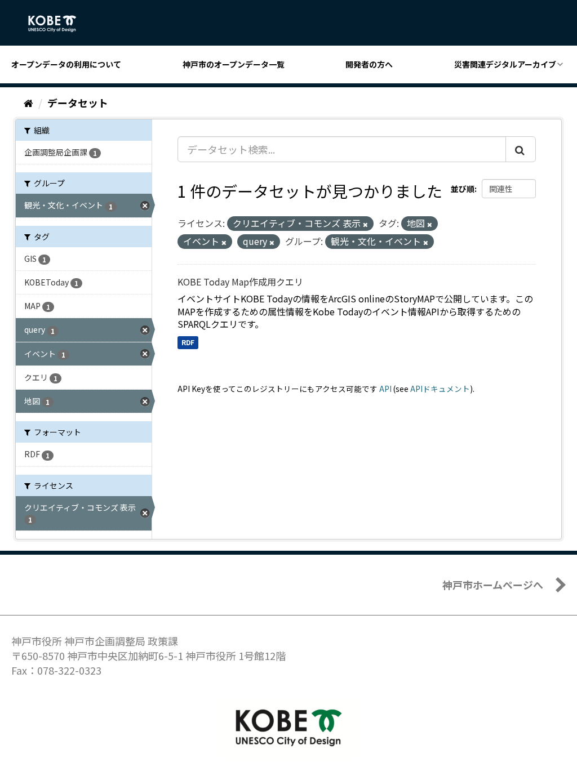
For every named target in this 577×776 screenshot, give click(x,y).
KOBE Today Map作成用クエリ (240, 281)
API (385, 388)
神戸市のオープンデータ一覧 (234, 64)
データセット (77, 102)
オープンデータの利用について (66, 64)
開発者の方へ (369, 64)
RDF (187, 342)
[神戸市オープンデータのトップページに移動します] (58, 23)
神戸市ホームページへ (492, 584)
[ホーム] (28, 102)
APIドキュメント (440, 388)
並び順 (462, 188)
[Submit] (520, 149)
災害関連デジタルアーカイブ (505, 64)
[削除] (365, 224)
